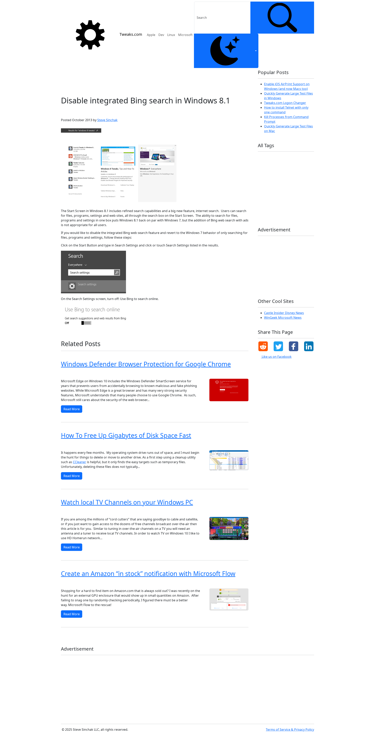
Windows (290, 195)
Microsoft (185, 35)
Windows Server (286, 207)
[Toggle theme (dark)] (226, 51)
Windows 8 (85, 111)
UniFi (277, 195)
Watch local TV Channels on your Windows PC (127, 502)
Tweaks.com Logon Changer (285, 103)
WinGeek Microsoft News (283, 317)
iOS (277, 170)
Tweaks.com (131, 34)
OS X (295, 182)
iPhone (263, 176)
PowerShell (265, 189)
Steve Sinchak (107, 120)
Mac (287, 176)
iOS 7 (299, 170)
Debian (294, 157)
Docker (263, 163)
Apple (151, 35)
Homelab (264, 170)
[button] (263, 346)
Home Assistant (297, 163)
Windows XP (289, 214)
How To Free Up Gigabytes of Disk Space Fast (126, 435)
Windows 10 (125, 373)
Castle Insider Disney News (284, 313)
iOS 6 (288, 170)
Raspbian (283, 189)
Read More (71, 409)
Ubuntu (263, 195)
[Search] (282, 18)
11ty (261, 157)
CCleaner (79, 462)
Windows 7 (86, 373)
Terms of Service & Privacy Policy (290, 729)
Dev (161, 35)
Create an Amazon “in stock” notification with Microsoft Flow (148, 573)
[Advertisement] (154, 80)
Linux (171, 35)
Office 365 (281, 182)
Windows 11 (106, 373)
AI (271, 157)
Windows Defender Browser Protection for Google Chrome (146, 364)
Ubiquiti (299, 189)
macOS (299, 176)
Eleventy (278, 163)
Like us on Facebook (276, 357)
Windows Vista (268, 214)
